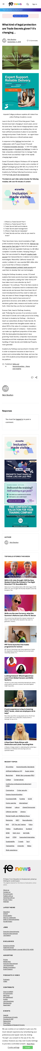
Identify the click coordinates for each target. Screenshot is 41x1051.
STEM (14, 837)
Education (6, 912)
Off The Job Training (19, 824)
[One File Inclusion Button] (20, 208)
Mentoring (9, 820)
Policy (31, 824)
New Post (6, 995)
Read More (30, 1044)
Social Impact (7, 921)
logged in (19, 419)
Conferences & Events (10, 1017)
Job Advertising (8, 965)
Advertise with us (9, 898)
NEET (17, 820)
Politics (8, 829)
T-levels (20, 841)
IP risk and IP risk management (18, 175)
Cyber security (22, 790)
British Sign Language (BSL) (25, 775)
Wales (29, 846)
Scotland (29, 829)
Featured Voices (8, 947)
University (20, 846)
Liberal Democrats (29, 807)
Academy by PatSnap (22, 149)
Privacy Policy (7, 900)
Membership (7, 1003)
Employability (7, 916)
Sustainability (10, 841)
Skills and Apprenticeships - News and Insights (21, 366)
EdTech (5, 914)
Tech (28, 841)
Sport (8, 837)
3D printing (9, 767)
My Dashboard (8, 997)
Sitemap (6, 902)
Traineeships (10, 846)
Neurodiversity (27, 820)
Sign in (34, 4)
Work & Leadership (9, 918)
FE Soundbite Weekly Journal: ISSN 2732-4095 (18, 949)
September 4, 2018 (14, 42)
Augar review (29, 771)
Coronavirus (10, 790)
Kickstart (9, 807)
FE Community (8, 894)
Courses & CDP (8, 1019)
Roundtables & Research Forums (14, 1025)
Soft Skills (26, 833)
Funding (22, 799)
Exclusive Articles (9, 946)
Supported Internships (27, 837)
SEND (8, 833)
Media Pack (7, 962)
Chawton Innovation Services (14, 147)
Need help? (6, 1005)
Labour (17, 807)
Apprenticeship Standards (25, 767)
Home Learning (11, 803)
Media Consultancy (9, 967)
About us (6, 890)
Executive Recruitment (10, 933)
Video (5, 981)
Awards (5, 1015)
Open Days (6, 1023)
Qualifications (18, 829)
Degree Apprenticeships (14, 794)
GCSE (30, 799)
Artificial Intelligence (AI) (14, 771)
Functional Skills (11, 799)
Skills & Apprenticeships (11, 919)
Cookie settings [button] (13, 1047)
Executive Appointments (11, 932)
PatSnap (18, 141)
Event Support (8, 969)
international (23, 803)
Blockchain (9, 775)
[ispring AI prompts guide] (20, 470)
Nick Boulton (11, 39)
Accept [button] (27, 1047)
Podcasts (6, 979)
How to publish (8, 992)
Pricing (5, 960)
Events (5, 999)
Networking (7, 1021)
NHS (7, 824)
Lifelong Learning (11, 812)
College (8, 780)
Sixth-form (16, 833)
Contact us (6, 892)
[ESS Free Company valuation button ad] (20, 516)
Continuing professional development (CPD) (18, 785)
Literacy (23, 812)
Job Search (7, 935)
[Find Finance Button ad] (20, 493)
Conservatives (19, 780)
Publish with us (8, 896)
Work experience (11, 850)
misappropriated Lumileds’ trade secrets (19, 267)
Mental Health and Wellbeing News (18, 816)
